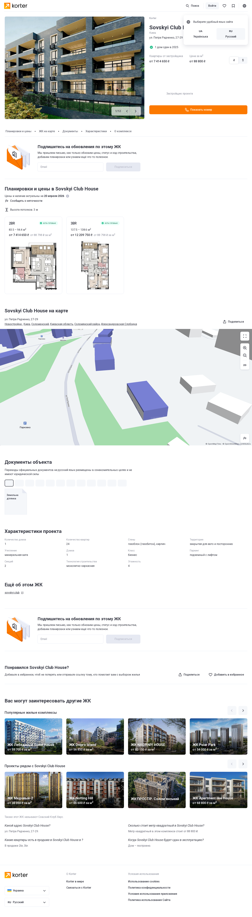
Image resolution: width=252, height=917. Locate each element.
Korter (153, 18)
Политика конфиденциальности (149, 887)
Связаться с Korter (78, 887)
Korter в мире (75, 881)
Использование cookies (144, 881)
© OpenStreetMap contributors (237, 444)
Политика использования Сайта (149, 900)
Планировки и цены (18, 131)
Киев (26, 324)
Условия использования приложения (152, 893)
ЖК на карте (47, 131)
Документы (70, 131)
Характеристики (96, 131)
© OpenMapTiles (213, 444)
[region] (126, 387)
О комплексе (122, 131)
